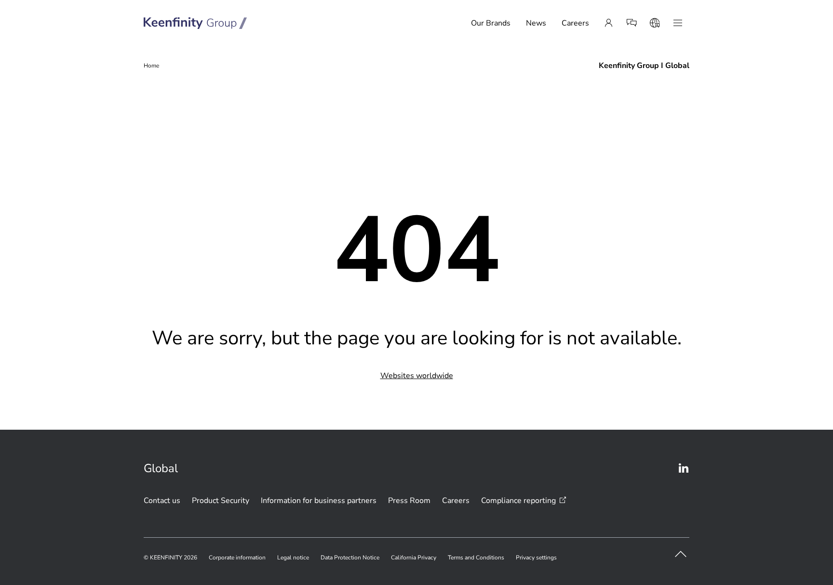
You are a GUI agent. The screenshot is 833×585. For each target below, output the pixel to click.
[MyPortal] (608, 23)
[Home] (195, 23)
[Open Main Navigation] (677, 23)
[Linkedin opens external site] (683, 468)
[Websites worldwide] (654, 23)
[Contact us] (631, 23)
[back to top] (680, 554)
